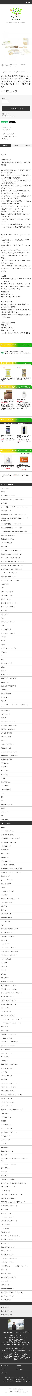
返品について (5, 114)
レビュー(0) (26, 145)
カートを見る (20, 1369)
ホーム (3, 64)
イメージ (16, 145)
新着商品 (7, 65)
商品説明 (5, 145)
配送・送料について (23, 1377)
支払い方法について (13, 1377)
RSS (14, 1382)
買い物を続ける (6, 139)
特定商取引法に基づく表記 (8, 116)
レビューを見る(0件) (7, 127)
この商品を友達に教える (8, 134)
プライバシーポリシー (7, 1381)
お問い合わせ (4, 1372)
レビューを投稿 (6, 129)
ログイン (3, 1369)
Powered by (7, 1392)
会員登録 (19, 1365)
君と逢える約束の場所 (21, 64)
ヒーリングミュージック (11, 64)
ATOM (17, 1382)
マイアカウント (4, 1365)
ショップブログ (26, 1381)
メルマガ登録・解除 (17, 1381)
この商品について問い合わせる (9, 136)
